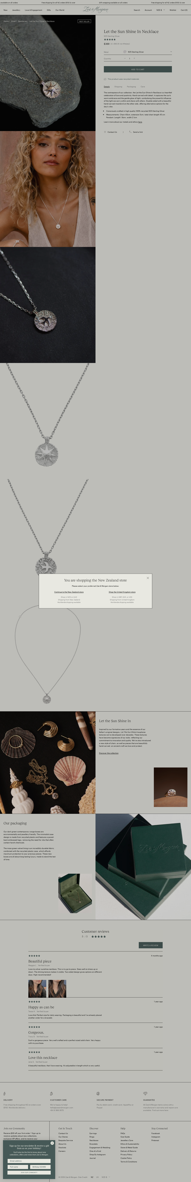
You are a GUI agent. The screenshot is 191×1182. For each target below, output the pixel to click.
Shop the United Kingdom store (122, 591)
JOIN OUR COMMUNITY (29, 1172)
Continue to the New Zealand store (69, 591)
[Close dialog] (52, 1143)
